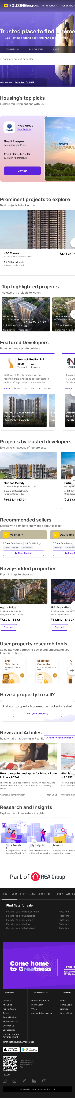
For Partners (9, 1009)
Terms (6, 1013)
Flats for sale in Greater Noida (22, 911)
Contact (22, 170)
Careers (7, 1000)
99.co (34, 1009)
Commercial (12, 49)
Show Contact (25, 553)
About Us (7, 1005)
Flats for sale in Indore (18, 924)
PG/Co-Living (36, 49)
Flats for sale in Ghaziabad (20, 915)
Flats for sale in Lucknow (19, 920)
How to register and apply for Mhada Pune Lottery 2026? (28, 775)
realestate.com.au (40, 1000)
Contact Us (8, 1025)
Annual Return (10, 1017)
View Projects (24, 129)
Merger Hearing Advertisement (11, 1035)
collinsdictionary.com (42, 1013)
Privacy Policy (10, 1021)
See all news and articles (59, 738)
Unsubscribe (9, 1030)
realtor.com (37, 1005)
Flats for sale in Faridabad (20, 928)
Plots (55, 49)
